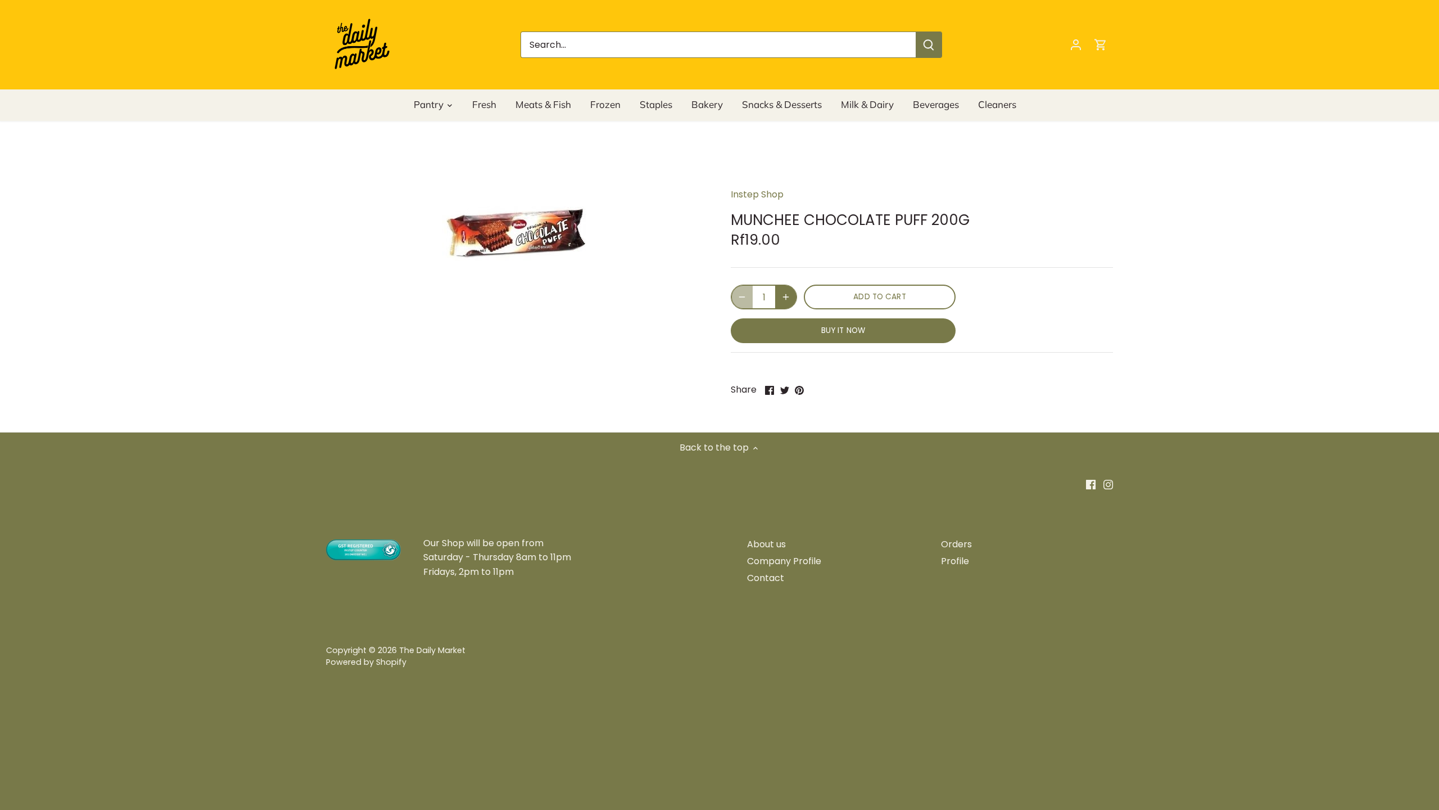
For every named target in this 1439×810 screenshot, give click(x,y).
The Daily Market (432, 650)
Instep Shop (757, 194)
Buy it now (843, 330)
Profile (955, 561)
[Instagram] (1108, 484)
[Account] (1076, 44)
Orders (956, 544)
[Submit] (929, 44)
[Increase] (786, 297)
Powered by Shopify (366, 662)
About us (766, 544)
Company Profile (784, 561)
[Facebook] (1091, 484)
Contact (765, 578)
